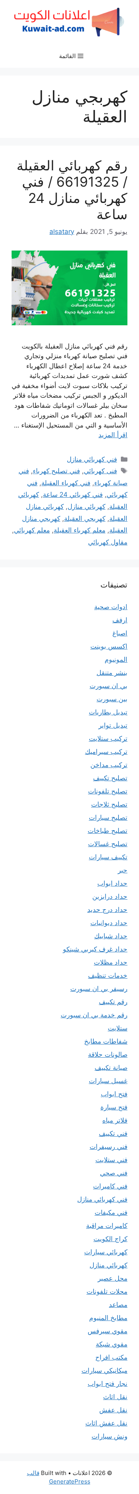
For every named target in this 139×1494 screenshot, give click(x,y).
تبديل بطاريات (108, 712)
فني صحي (113, 1173)
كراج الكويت (110, 1239)
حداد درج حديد (107, 910)
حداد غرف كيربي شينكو (95, 949)
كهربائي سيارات (105, 1252)
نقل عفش (113, 1410)
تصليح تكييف (110, 778)
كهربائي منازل (86, 506)
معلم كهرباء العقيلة (79, 530)
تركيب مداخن (108, 765)
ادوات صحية (110, 607)
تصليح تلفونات (107, 791)
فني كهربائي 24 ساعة (73, 494)
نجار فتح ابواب (107, 1384)
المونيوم (116, 659)
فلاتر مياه (114, 1120)
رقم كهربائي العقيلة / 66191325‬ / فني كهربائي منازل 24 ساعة (72, 189)
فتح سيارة (113, 1107)
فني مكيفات (111, 1212)
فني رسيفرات (108, 1147)
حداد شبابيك (110, 936)
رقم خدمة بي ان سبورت (94, 1015)
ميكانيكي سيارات (104, 1370)
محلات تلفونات (106, 1291)
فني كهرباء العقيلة (65, 483)
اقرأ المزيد (112, 435)
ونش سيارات (109, 1436)
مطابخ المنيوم (108, 1318)
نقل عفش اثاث (106, 1423)
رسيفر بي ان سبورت (98, 989)
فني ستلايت (111, 1160)
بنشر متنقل (112, 673)
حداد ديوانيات (108, 923)
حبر (122, 870)
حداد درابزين (109, 896)
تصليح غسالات (107, 844)
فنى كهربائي (100, 471)
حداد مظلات (110, 962)
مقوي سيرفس (107, 1331)
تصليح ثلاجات (109, 804)
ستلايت (117, 1028)
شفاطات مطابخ (105, 1041)
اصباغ (119, 633)
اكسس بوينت (108, 646)
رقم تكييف (113, 1002)
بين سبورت (112, 699)
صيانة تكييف (111, 1068)
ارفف (119, 620)
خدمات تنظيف (107, 975)
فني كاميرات (110, 1186)
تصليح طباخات (107, 831)
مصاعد (118, 1305)
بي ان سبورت (108, 686)
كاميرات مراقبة (106, 1226)
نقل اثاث (115, 1397)
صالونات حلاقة (107, 1054)
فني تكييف (113, 1133)
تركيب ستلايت (108, 738)
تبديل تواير (112, 725)
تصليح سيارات (108, 817)
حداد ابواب (112, 883)
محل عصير (112, 1278)
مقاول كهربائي (107, 542)
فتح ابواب (114, 1094)
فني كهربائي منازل (92, 459)
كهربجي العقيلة (84, 518)
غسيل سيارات (108, 1081)
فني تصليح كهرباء (56, 471)
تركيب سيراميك (106, 752)
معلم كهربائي (32, 530)
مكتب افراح (111, 1357)
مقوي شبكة (111, 1344)
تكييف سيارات (108, 857)
